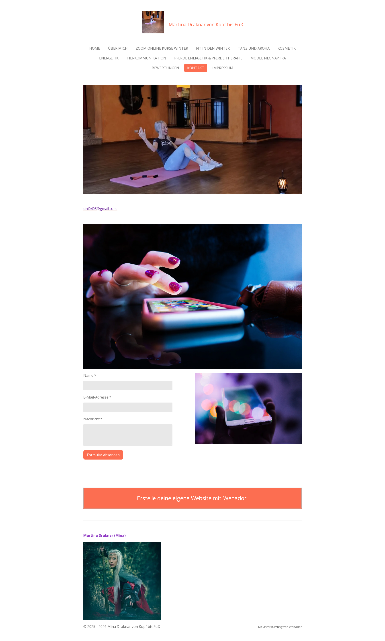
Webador (234, 498)
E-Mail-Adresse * (97, 397)
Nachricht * (92, 419)
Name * (89, 375)
